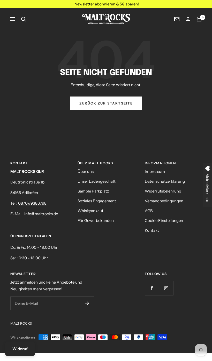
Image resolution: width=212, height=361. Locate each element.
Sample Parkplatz (93, 191)
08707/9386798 (32, 203)
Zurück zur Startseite (106, 103)
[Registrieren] (87, 303)
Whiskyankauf (90, 210)
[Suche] (23, 19)
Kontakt (152, 230)
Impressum (155, 171)
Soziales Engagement (97, 200)
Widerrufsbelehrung (163, 191)
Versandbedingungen (164, 200)
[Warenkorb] (199, 19)
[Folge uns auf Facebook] (152, 288)
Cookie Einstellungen (164, 220)
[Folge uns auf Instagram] (166, 288)
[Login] (188, 19)
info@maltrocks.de (41, 213)
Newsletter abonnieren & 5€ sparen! (106, 4)
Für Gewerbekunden (96, 220)
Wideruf (20, 348)
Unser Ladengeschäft (97, 181)
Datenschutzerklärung (165, 181)
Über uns (86, 171)
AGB (149, 210)
